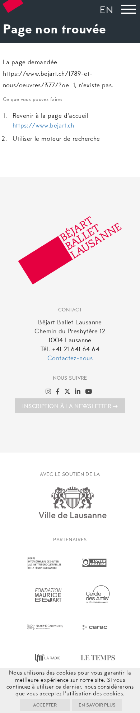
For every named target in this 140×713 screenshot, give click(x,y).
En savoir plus (97, 705)
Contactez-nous (70, 359)
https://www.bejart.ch (43, 126)
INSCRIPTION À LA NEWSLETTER (66, 406)
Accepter (45, 705)
